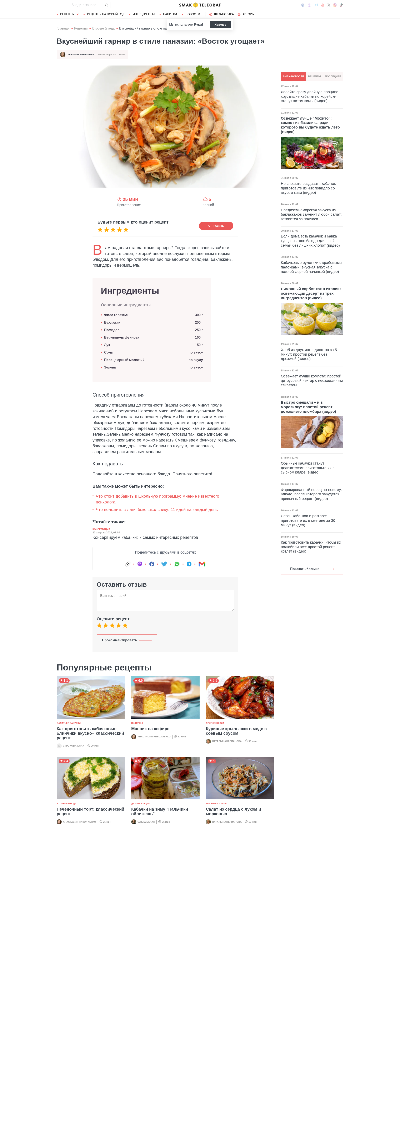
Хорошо (220, 24)
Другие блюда (215, 723)
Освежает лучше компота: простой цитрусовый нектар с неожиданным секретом (312, 380)
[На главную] (200, 5)
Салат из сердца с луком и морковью (233, 811)
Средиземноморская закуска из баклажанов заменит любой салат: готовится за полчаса (311, 214)
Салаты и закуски (69, 723)
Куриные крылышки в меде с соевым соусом (236, 731)
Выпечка (137, 723)
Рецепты (67, 14)
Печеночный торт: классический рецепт (90, 811)
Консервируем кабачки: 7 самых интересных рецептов (145, 537)
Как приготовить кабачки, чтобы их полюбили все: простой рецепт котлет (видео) (311, 546)
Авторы (248, 14)
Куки (198, 24)
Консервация (101, 529)
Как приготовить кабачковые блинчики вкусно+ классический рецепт (90, 733)
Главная (63, 28)
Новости (192, 14)
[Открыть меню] (59, 5)
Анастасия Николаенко (81, 54)
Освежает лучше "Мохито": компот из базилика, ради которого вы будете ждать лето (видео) (310, 125)
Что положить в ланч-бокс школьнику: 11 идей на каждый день (157, 509)
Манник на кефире (150, 728)
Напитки (170, 14)
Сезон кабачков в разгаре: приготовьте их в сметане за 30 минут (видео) (308, 520)
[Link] (127, 563)
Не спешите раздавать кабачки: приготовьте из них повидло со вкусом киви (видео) (308, 188)
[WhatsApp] (177, 564)
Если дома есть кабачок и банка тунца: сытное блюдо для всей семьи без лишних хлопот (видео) (310, 240)
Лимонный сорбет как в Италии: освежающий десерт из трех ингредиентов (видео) (311, 293)
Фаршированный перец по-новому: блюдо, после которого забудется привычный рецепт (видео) (311, 494)
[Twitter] (329, 5)
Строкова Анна (73, 745)
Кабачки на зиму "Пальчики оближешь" (159, 811)
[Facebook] (303, 5)
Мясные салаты (216, 803)
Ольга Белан (146, 822)
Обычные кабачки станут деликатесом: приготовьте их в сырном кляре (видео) (308, 467)
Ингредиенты (144, 14)
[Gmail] (201, 563)
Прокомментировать (119, 640)
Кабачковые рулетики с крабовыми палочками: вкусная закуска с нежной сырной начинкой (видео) (311, 267)
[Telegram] (316, 5)
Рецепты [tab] (314, 76)
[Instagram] (335, 5)
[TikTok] (341, 5)
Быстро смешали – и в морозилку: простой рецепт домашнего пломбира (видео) (308, 406)
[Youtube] (323, 5)
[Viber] (309, 5)
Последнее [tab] (333, 76)
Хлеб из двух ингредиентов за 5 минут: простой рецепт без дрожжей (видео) (309, 354)
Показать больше (304, 569)
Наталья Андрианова (227, 741)
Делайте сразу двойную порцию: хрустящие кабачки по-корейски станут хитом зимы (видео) (309, 96)
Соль (108, 352)
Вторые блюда (103, 28)
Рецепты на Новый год (105, 14)
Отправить (216, 225)
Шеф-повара (224, 14)
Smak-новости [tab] (293, 76)
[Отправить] (106, 5)
